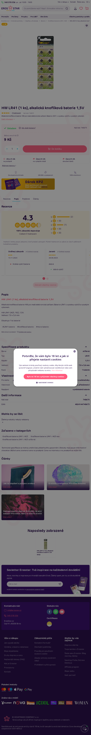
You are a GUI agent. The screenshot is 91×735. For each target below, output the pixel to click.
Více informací (57, 370)
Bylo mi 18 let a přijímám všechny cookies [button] (45, 376)
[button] (45, 382)
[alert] (45, 367)
